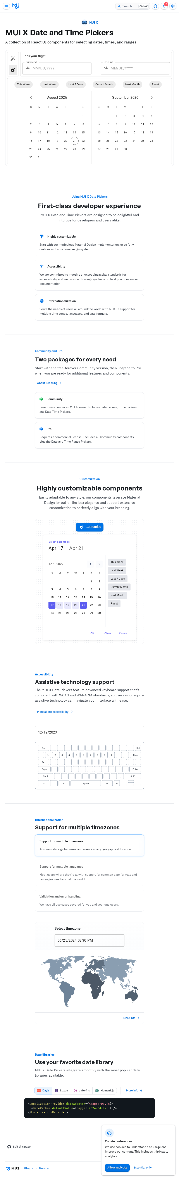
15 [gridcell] (83, 132)
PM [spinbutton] (90, 940)
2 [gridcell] (31, 124)
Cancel (123, 633)
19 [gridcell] (57, 140)
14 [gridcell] (74, 132)
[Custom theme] (13, 58)
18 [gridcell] (48, 140)
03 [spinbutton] (80, 940)
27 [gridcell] (65, 149)
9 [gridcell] (31, 132)
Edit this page (22, 1146)
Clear (107, 633)
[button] (23, 84)
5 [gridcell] (57, 124)
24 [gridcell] (39, 149)
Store (41, 1168)
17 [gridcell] (39, 140)
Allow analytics (117, 1167)
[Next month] (151, 97)
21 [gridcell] (74, 140)
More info (129, 1018)
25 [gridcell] (48, 149)
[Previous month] (31, 97)
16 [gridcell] (31, 140)
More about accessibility (53, 712)
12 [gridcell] (57, 132)
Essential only (143, 1167)
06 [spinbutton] (60, 940)
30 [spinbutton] (84, 940)
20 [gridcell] (65, 140)
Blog (27, 1168)
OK (92, 633)
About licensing (47, 383)
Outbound (31, 62)
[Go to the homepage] (15, 6)
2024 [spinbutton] (73, 940)
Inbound (108, 62)
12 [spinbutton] (40, 732)
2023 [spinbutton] (53, 732)
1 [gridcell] (83, 115)
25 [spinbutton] (65, 940)
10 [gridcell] (39, 132)
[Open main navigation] (6, 6)
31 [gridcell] (39, 157)
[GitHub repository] (155, 6)
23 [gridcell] (31, 149)
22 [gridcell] (83, 140)
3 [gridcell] (39, 124)
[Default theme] (13, 70)
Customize (93, 527)
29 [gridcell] (83, 149)
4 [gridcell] (48, 124)
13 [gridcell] (65, 132)
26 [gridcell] (57, 149)
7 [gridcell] (74, 124)
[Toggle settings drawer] (172, 6)
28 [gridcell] (74, 149)
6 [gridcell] (66, 124)
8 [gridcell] (83, 124)
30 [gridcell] (31, 157)
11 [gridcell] (48, 132)
